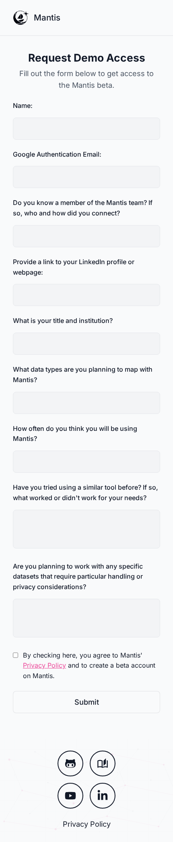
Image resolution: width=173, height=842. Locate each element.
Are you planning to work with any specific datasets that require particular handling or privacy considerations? (78, 576)
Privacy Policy (44, 665)
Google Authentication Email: (57, 154)
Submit (86, 701)
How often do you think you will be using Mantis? (75, 433)
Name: (23, 105)
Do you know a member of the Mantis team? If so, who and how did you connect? (82, 208)
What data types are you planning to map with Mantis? (82, 374)
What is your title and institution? (63, 321)
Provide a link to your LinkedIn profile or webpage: (73, 267)
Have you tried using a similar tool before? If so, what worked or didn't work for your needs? (85, 492)
